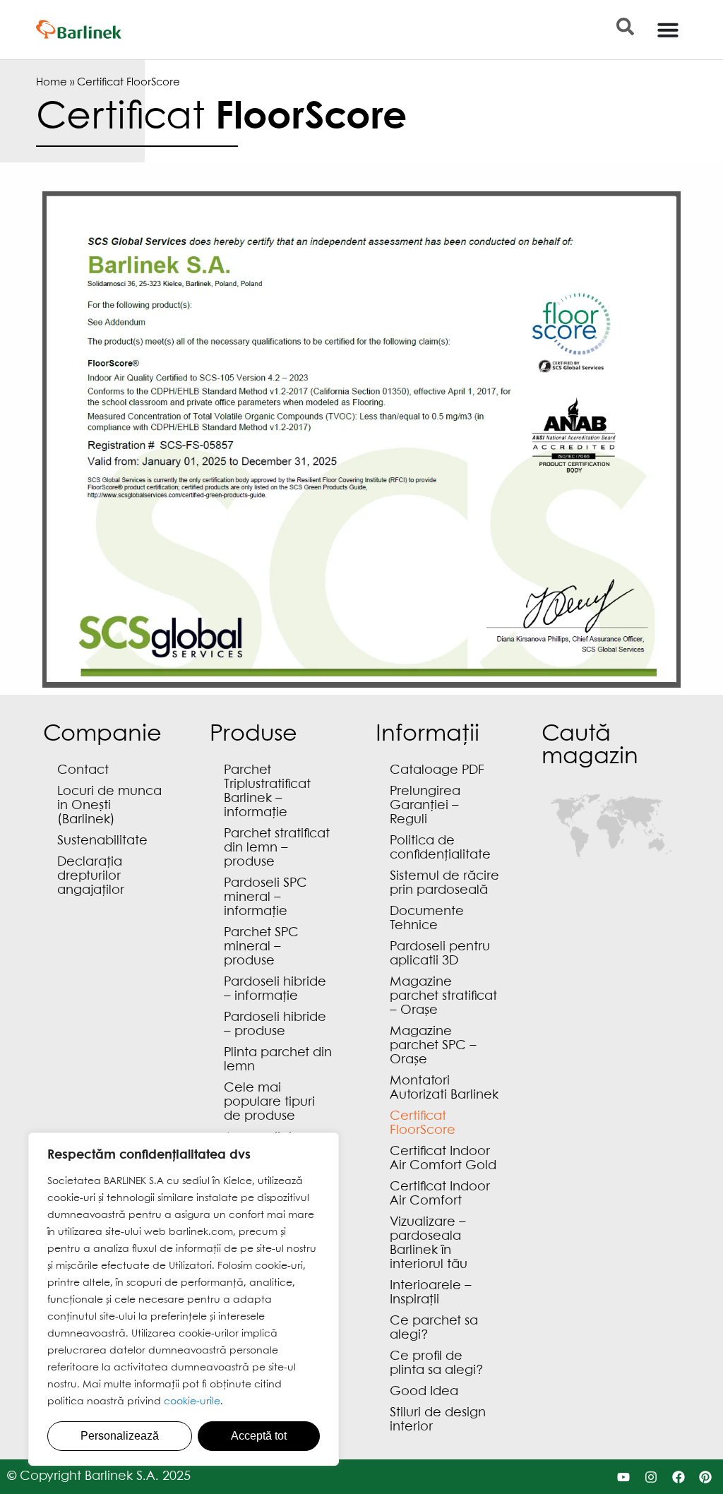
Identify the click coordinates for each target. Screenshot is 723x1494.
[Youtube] (624, 1476)
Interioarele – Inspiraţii (431, 1293)
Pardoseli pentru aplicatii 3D (440, 954)
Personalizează (119, 1436)
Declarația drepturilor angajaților (90, 876)
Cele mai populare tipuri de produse (269, 1102)
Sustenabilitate (102, 841)
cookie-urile (192, 1401)
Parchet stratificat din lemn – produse (277, 848)
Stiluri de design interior (438, 1420)
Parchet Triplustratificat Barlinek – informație (267, 792)
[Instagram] (650, 1476)
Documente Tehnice (427, 919)
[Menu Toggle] (668, 29)
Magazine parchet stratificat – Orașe (443, 996)
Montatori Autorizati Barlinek (444, 1088)
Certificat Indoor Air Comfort (440, 1194)
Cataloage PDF (437, 771)
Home (51, 83)
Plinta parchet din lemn (278, 1060)
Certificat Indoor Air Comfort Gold (443, 1159)
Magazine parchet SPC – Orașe (433, 1046)
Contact (83, 771)
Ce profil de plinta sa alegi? (437, 1364)
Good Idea (424, 1392)
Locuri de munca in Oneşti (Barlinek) (109, 806)
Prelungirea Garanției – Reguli (425, 806)
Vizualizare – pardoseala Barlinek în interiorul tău (428, 1244)
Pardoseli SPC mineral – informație (265, 898)
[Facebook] (678, 1476)
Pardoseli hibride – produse (275, 1025)
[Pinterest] (705, 1476)
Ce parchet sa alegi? (434, 1328)
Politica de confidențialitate (440, 848)
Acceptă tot (259, 1436)
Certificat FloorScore (422, 1124)
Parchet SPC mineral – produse (261, 947)
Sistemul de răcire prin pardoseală (444, 884)
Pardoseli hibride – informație (275, 989)
